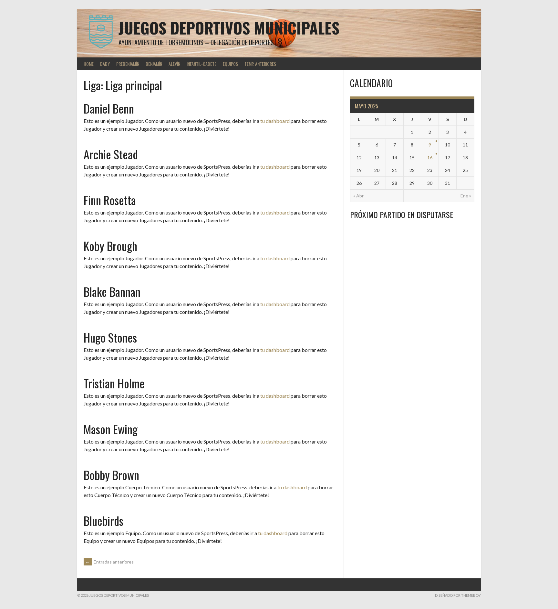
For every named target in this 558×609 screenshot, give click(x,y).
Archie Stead (111, 154)
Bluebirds (103, 520)
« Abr (358, 195)
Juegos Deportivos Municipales (229, 27)
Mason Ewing (111, 428)
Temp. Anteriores (260, 63)
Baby (105, 63)
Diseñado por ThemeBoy (458, 595)
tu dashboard (275, 121)
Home (89, 63)
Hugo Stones (110, 337)
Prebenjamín (127, 63)
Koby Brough (110, 245)
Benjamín (154, 63)
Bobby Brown (111, 474)
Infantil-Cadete (201, 63)
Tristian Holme (114, 383)
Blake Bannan (112, 291)
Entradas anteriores (109, 561)
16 (429, 157)
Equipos (230, 63)
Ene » (465, 195)
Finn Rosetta (110, 199)
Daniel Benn (109, 108)
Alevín (174, 63)
